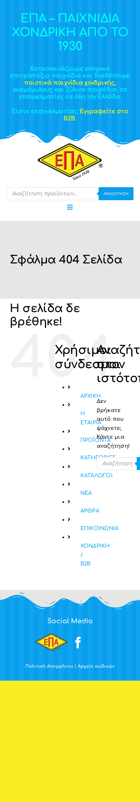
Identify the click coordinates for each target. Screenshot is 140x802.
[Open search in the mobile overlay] (70, 193)
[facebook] (78, 643)
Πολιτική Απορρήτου (49, 666)
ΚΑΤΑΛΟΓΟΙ (96, 476)
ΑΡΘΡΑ (89, 511)
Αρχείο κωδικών (96, 666)
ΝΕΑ (86, 493)
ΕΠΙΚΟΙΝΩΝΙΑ (99, 528)
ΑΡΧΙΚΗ (90, 396)
